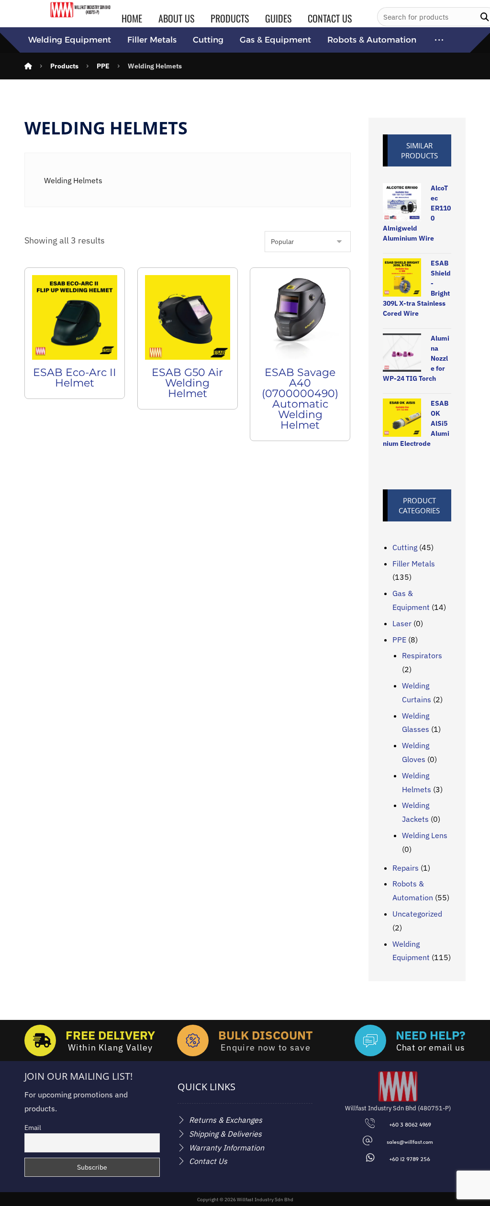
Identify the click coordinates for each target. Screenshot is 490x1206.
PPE (399, 639)
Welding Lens (424, 835)
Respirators (422, 655)
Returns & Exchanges (225, 1120)
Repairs (405, 868)
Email (32, 1127)
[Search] (484, 17)
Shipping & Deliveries (225, 1134)
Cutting (404, 547)
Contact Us (208, 1161)
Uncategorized (417, 913)
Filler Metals (413, 563)
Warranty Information (226, 1147)
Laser (402, 623)
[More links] (439, 40)
